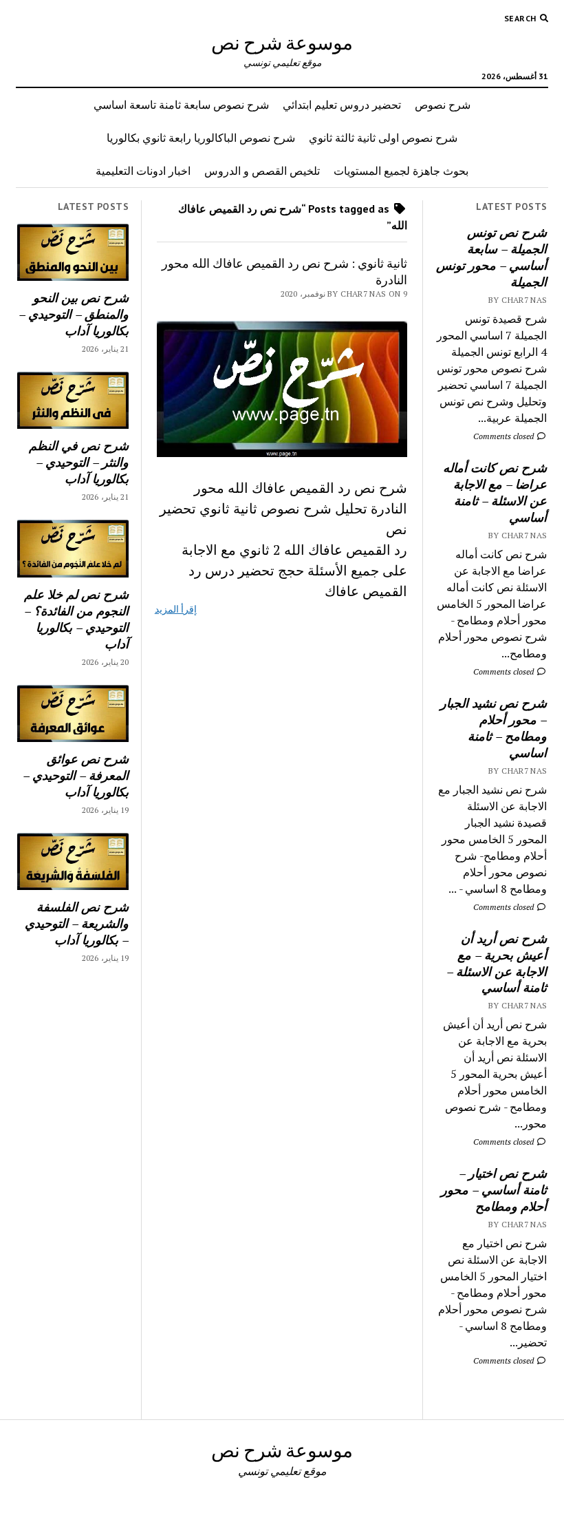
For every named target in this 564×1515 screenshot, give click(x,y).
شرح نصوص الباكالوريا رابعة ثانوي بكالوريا (201, 138)
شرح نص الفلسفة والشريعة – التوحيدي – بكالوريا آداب (77, 923)
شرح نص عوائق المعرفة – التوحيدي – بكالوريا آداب (76, 775)
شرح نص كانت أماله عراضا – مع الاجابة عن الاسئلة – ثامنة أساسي (495, 492)
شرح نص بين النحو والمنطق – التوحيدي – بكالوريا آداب (74, 314)
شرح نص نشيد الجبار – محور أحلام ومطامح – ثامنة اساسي (493, 728)
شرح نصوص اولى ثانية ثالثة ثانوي (383, 138)
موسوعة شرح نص (282, 42)
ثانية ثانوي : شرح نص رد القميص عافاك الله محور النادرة (284, 271)
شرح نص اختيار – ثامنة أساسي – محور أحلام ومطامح (494, 1189)
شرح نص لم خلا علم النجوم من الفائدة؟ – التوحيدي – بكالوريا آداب (76, 619)
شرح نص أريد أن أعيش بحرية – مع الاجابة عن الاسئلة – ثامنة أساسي (496, 963)
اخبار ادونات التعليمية (143, 171)
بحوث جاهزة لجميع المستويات (401, 171)
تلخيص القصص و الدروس (262, 171)
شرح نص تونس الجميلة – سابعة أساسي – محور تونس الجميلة (491, 257)
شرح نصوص (442, 105)
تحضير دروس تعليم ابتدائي (342, 105)
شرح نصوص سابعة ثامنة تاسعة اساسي (181, 105)
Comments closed (504, 436)
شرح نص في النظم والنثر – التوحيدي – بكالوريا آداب (79, 462)
